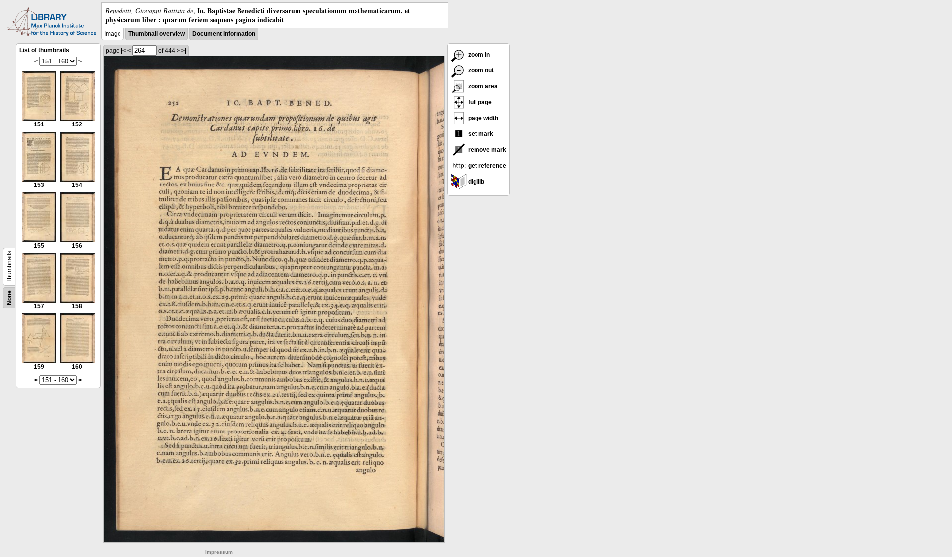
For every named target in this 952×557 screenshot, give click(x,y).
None (9, 297)
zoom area (482, 86)
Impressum (219, 552)
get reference (486, 165)
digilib (475, 181)
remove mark (486, 149)
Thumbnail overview (156, 33)
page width (482, 118)
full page (479, 102)
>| (183, 50)
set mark (480, 133)
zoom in (478, 54)
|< (123, 50)
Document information (223, 33)
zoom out (480, 70)
